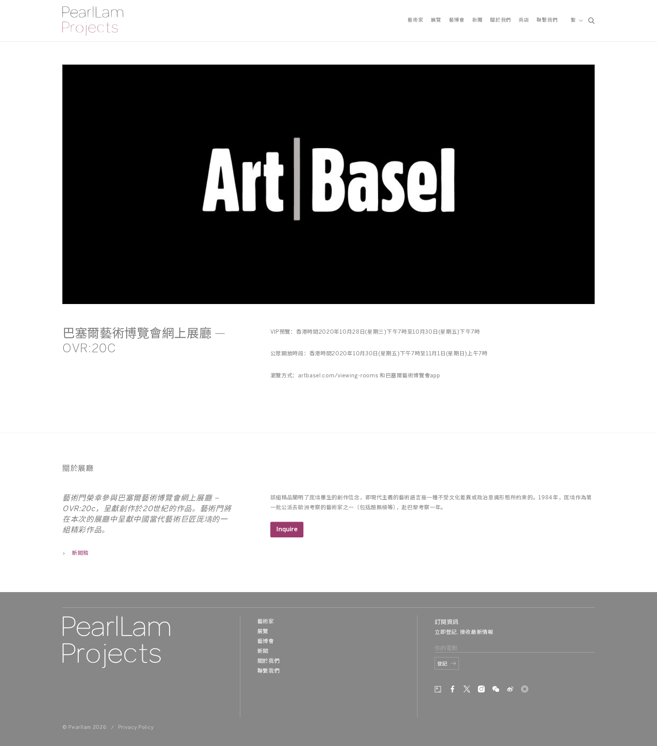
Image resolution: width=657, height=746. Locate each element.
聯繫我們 (546, 20)
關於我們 (500, 20)
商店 (524, 20)
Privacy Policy (136, 727)
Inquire (287, 529)
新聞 (477, 20)
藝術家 (415, 20)
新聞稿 (80, 553)
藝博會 (457, 20)
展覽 (436, 20)
